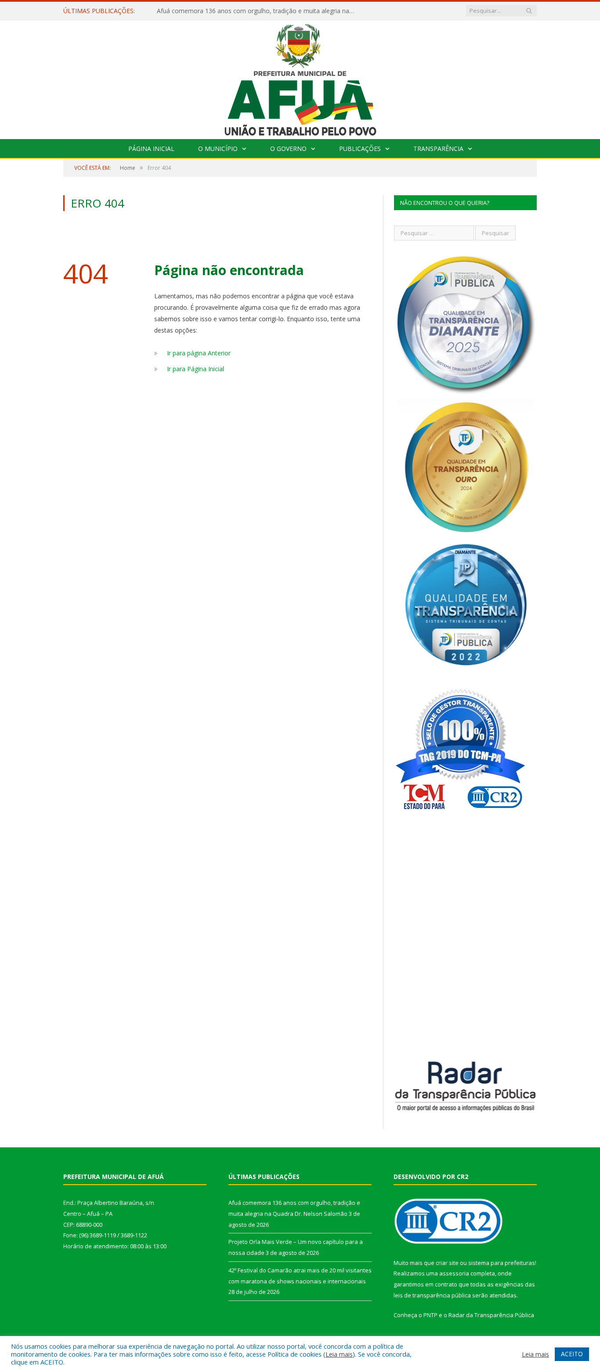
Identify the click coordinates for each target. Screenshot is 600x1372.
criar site (447, 1263)
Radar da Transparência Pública (491, 1315)
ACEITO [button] (572, 1354)
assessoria (454, 1273)
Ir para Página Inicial (195, 369)
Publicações (360, 148)
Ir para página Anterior (199, 353)
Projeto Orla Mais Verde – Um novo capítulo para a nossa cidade (249, 11)
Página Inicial (151, 148)
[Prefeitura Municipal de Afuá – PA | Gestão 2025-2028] (300, 77)
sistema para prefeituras (501, 1263)
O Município (218, 148)
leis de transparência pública (432, 1295)
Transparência (438, 148)
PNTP (430, 1315)
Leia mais (339, 1354)
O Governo (288, 148)
